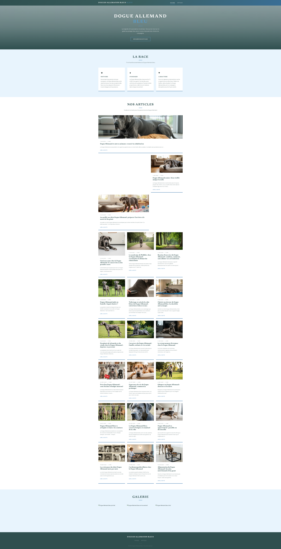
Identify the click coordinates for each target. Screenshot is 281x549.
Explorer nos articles (140, 39)
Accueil (172, 2)
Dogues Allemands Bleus (115, 3)
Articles (180, 2)
